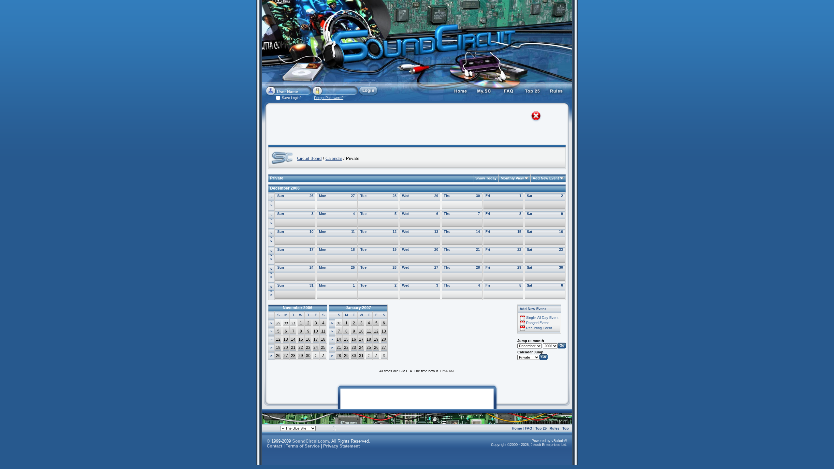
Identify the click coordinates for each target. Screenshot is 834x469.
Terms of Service (303, 446)
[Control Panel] (484, 90)
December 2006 (285, 188)
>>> (271, 201)
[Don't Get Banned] (557, 90)
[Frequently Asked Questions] (508, 90)
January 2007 (358, 308)
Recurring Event (539, 328)
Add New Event (546, 178)
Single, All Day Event (542, 318)
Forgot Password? (328, 98)
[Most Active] (533, 90)
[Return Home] (460, 90)
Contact (274, 446)
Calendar (333, 158)
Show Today (485, 178)
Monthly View (512, 178)
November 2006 (297, 308)
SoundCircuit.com (310, 441)
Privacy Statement (341, 446)
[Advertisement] (411, 125)
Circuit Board (309, 158)
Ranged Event (537, 323)
